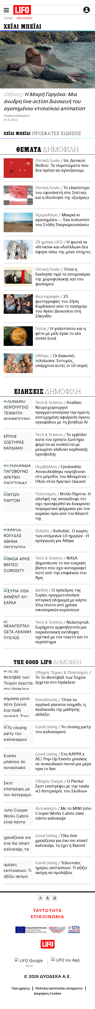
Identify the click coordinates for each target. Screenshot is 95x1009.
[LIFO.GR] (22, 10)
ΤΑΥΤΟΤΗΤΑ (47, 910)
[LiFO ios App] (65, 962)
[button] (6, 10)
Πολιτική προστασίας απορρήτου (59, 988)
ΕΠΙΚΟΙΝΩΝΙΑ (47, 916)
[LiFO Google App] (29, 962)
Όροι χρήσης (21, 988)
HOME (8, 18)
